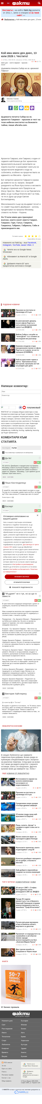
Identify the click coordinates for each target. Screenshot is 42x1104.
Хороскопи (25, 1040)
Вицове (4, 1056)
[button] (21, 587)
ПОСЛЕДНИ (6, 448)
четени (11, 882)
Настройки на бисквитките (20, 569)
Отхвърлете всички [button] (22, 582)
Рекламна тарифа (7, 1075)
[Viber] (32, 108)
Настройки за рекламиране (23, 564)
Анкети (23, 1052)
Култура (24, 1044)
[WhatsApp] (16, 108)
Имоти (4, 1032)
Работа (4, 1072)
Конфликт (5, 1048)
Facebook (32, 243)
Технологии (6, 1036)
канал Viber (26, 245)
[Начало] (21, 3)
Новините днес (7, 1021)
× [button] (37, 515)
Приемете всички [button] (21, 577)
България (24, 1021)
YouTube (16, 245)
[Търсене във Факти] (39, 3)
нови (33, 882)
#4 (13, 497)
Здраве (23, 1048)
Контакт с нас (6, 1078)
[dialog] (21, 552)
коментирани (22, 882)
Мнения (24, 1025)
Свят (3, 1025)
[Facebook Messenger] (21, 108)
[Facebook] (10, 108)
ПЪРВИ (14, 448)
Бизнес (23, 1029)
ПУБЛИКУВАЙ (33, 408)
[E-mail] (27, 108)
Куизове (24, 1056)
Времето (5, 1052)
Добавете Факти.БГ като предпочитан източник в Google (17, 265)
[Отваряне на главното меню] (2, 3)
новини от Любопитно (18, 773)
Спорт (4, 1040)
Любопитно (10, 19)
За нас (4, 1065)
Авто (23, 1032)
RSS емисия (8, 1062)
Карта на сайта (7, 1068)
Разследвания (7, 1029)
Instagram (7, 245)
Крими (23, 1036)
